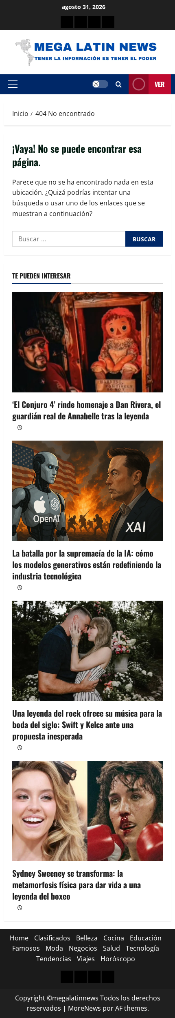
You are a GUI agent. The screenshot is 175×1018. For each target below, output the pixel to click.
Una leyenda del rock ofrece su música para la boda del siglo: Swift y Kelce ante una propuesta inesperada (87, 724)
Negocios (83, 948)
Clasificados (52, 937)
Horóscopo (118, 958)
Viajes (86, 958)
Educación (146, 937)
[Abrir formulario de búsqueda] (119, 84)
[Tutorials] (108, 22)
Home (19, 937)
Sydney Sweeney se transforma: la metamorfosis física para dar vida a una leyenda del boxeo (76, 884)
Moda (54, 948)
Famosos (26, 948)
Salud (111, 948)
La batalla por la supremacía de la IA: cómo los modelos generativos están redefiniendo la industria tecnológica (86, 564)
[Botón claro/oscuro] (100, 84)
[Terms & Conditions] (67, 22)
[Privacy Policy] (80, 22)
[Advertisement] (94, 22)
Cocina (113, 937)
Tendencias (53, 958)
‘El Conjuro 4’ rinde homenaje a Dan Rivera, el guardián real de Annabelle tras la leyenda (86, 410)
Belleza (87, 937)
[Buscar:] (68, 239)
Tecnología (142, 948)
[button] (13, 84)
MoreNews (84, 1008)
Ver (160, 84)
